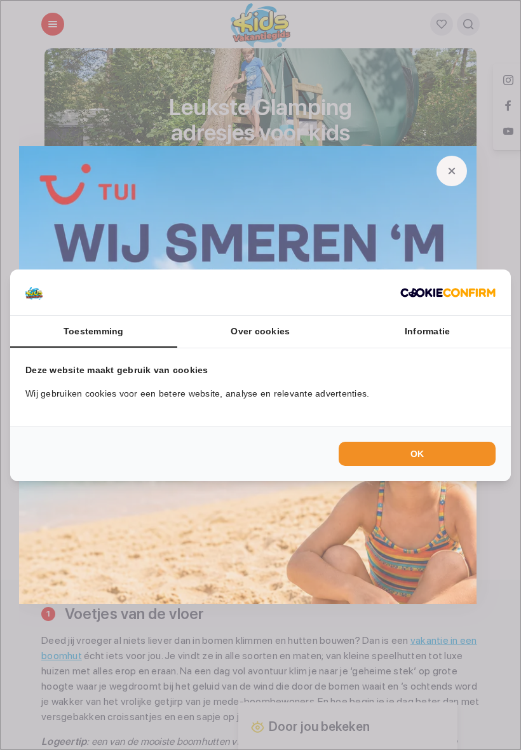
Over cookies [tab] (260, 331)
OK (417, 454)
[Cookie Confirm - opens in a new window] (448, 292)
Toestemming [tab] (94, 331)
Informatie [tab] (427, 331)
